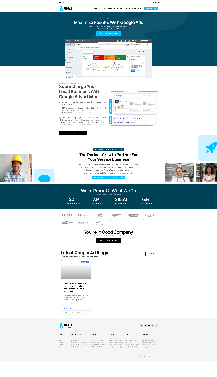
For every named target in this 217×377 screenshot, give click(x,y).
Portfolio (132, 8)
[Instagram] (63, 2)
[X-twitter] (67, 2)
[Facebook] (60, 2)
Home (95, 8)
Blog (139, 8)
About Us (102, 8)
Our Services (121, 8)
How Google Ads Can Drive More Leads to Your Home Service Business (74, 287)
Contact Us (156, 2)
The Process (111, 8)
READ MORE (67, 308)
